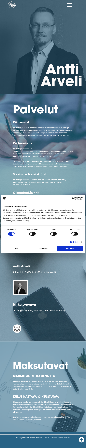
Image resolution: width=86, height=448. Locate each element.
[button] (69, 5)
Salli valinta (43, 249)
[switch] (32, 233)
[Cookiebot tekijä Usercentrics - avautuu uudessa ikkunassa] (73, 198)
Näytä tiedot (74, 242)
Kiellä (16, 249)
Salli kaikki (70, 249)
